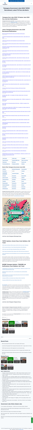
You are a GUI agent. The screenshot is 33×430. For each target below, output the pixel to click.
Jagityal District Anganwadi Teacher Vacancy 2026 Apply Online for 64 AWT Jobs (15, 50)
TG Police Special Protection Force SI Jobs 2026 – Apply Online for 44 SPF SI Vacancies (16, 68)
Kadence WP (21, 429)
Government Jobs (17, 29)
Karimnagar (14, 186)
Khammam (23, 186)
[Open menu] (31, 3)
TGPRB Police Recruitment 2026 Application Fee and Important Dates (13, 40)
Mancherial (14, 188)
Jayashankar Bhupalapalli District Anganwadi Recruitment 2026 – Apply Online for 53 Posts (17, 345)
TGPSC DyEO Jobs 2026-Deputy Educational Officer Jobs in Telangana (13, 249)
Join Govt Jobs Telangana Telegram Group (11, 301)
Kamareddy (5, 186)
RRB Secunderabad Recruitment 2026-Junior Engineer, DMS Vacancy (13, 33)
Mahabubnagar (5, 188)
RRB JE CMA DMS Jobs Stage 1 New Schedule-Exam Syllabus (11, 411)
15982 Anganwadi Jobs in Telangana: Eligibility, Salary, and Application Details (15, 376)
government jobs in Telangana (19, 195)
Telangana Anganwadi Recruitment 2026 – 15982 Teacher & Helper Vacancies (15, 130)
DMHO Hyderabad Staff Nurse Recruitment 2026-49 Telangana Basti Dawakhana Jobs (16, 43)
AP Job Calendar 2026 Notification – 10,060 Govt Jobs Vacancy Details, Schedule (14, 406)
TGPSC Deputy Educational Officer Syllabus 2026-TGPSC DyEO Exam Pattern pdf (15, 251)
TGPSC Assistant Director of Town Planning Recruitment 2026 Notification (14, 150)
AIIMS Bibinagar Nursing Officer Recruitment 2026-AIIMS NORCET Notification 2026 (15, 119)
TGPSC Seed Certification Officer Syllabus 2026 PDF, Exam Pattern (13, 141)
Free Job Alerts (4, 284)
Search (30, 338)
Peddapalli (23, 188)
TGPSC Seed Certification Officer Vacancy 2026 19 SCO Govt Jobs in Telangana (15, 144)
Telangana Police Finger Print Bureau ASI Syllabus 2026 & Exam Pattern (13, 88)
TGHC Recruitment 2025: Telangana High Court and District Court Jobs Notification (15, 391)
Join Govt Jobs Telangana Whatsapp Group (11, 236)
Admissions (5, 162)
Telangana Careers (26, 291)
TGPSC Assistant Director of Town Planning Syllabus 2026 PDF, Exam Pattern (14, 147)
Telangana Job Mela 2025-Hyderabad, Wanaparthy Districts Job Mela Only (14, 380)
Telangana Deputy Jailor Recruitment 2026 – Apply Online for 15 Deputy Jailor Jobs (15, 57)
